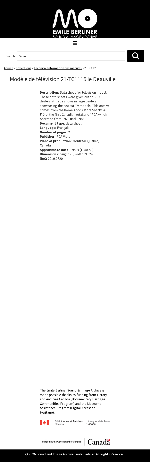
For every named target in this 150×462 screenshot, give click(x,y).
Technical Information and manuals (58, 68)
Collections (23, 68)
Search (10, 56)
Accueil (8, 68)
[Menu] (75, 43)
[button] (135, 56)
